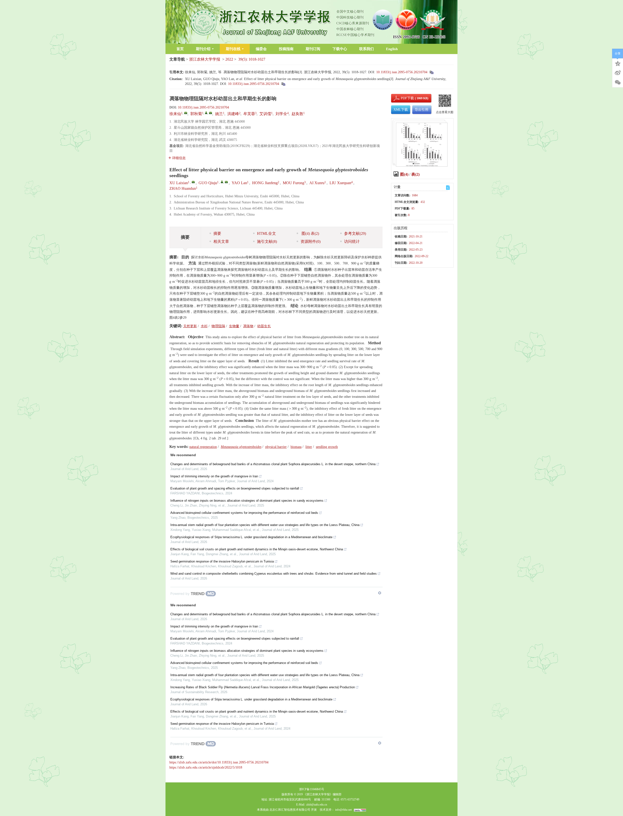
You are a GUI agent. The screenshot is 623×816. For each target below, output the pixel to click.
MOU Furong (293, 183)
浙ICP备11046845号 (311, 789)
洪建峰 (233, 114)
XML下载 (401, 109)
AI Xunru (316, 183)
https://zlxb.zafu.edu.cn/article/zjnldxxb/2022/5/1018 (205, 767)
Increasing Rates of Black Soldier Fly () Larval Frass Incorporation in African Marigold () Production (262, 687)
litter (308, 447)
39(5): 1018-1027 (251, 59)
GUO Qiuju (208, 183)
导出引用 (421, 109)
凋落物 (248, 326)
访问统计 (352, 241)
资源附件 (311, 241)
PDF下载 (403, 98)
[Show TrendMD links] (380, 593)
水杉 (204, 326)
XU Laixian (178, 183)
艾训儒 (265, 114)
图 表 (310, 233)
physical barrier (276, 447)
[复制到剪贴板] (431, 72)
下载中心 (339, 49)
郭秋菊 (196, 114)
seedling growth (327, 447)
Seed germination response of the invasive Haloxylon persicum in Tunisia (222, 561)
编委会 (261, 49)
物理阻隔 (218, 326)
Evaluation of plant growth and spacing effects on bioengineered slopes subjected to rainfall (234, 488)
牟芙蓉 (249, 114)
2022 (229, 59)
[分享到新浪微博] (617, 72)
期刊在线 (233, 49)
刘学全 (281, 114)
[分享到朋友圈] (617, 82)
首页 (180, 49)
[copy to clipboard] (283, 84)
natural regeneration (203, 447)
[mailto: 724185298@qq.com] (226, 182)
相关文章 (221, 241)
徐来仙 (175, 114)
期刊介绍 (203, 49)
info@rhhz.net (343, 809)
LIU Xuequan (340, 183)
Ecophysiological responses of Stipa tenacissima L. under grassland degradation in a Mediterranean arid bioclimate (251, 537)
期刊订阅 (313, 49)
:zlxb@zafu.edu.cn (316, 804)
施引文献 (267, 241)
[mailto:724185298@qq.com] (210, 113)
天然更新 (190, 326)
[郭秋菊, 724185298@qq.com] (206, 112)
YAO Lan (239, 183)
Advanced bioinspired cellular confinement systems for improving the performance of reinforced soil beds (244, 513)
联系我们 (366, 49)
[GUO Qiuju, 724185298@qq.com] (222, 181)
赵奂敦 (297, 114)
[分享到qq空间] (617, 63)
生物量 (234, 326)
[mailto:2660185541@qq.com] (185, 113)
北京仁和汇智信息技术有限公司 (289, 809)
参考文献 (355, 233)
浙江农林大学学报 (204, 59)
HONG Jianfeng (265, 183)
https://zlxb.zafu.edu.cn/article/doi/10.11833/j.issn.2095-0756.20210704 (218, 762)
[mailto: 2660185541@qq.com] (193, 182)
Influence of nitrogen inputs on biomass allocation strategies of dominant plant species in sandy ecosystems (246, 500)
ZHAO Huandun (182, 188)
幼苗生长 (264, 326)
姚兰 (219, 114)
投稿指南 (286, 49)
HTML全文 (266, 233)
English (392, 49)
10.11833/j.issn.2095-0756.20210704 (401, 72)
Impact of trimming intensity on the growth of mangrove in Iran (214, 476)
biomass (296, 447)
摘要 (217, 233)
